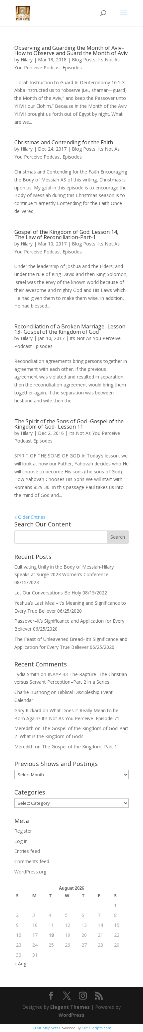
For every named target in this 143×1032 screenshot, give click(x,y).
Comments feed (31, 861)
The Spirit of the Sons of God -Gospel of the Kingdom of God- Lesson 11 (69, 424)
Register (23, 831)
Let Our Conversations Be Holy (47, 592)
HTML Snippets (45, 1027)
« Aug (20, 963)
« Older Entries (30, 517)
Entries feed (27, 851)
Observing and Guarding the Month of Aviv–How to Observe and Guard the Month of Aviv (71, 50)
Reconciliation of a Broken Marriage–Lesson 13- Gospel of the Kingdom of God (69, 329)
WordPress (71, 1015)
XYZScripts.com (97, 1027)
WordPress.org (30, 871)
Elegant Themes (70, 1007)
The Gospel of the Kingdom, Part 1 (79, 746)
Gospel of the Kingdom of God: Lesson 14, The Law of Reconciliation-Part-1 (66, 234)
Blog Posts (83, 59)
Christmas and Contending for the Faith (63, 142)
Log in (21, 841)
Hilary (27, 59)
